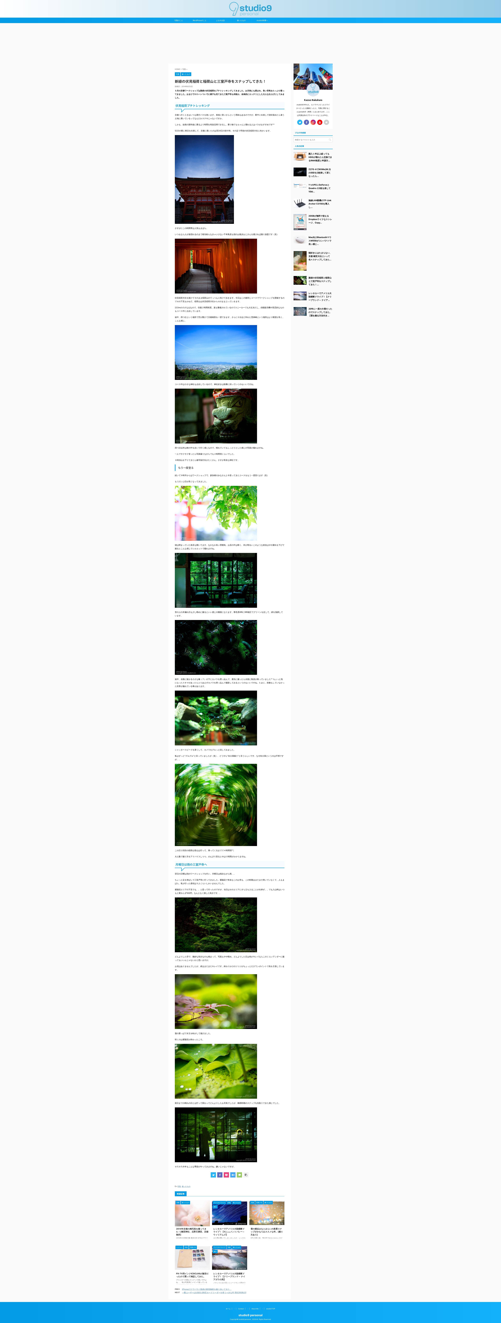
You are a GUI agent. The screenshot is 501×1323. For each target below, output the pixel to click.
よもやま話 (220, 20)
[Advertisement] (250, 42)
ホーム (228, 1309)
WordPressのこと (200, 20)
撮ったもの (241, 20)
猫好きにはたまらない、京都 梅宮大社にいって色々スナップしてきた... (320, 256)
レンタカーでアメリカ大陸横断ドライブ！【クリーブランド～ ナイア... (320, 296)
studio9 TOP (270, 1309)
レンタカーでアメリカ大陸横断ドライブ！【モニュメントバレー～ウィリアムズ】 (229, 1231)
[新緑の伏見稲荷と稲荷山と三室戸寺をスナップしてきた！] (232, 1174)
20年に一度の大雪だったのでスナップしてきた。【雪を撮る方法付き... (320, 312)
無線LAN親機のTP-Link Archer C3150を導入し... (320, 203)
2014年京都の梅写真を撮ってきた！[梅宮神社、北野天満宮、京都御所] (192, 1231)
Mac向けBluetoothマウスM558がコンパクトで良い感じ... (320, 240)
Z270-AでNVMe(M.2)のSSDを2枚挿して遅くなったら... (320, 172)
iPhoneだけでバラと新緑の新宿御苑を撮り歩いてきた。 (207, 1289)
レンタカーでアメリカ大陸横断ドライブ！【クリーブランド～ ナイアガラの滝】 (229, 1276)
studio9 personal (250, 1315)
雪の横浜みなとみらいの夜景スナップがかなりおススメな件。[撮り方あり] (267, 1231)
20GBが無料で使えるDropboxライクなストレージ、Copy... (320, 219)
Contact (241, 1309)
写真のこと (178, 20)
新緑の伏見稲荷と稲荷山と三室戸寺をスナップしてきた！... (320, 281)
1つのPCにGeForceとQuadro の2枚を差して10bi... (320, 188)
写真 (179, 1186)
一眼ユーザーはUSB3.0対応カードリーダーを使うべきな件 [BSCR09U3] (214, 1292)
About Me (255, 1309)
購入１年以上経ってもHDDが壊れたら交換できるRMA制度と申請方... (320, 157)
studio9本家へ (262, 20)
